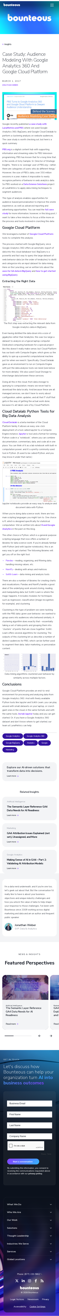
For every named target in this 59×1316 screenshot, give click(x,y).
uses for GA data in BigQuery (16, 271)
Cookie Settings (38, 1306)
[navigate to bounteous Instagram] (29, 1281)
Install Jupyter (25, 713)
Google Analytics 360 (35, 736)
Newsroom (33, 1299)
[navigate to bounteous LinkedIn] (23, 1281)
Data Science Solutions (35, 184)
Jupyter (22, 433)
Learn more (11, 776)
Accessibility (20, 1306)
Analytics (30, 743)
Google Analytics (13, 736)
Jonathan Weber (10, 85)
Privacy (45, 1299)
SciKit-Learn (11, 574)
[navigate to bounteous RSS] (42, 1281)
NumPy (9, 569)
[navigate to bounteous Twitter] (17, 1281)
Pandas (9, 560)
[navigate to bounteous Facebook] (36, 1281)
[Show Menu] (52, 5)
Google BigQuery (13, 743)
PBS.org (6, 149)
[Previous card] (39, 1036)
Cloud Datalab (9, 422)
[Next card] (51, 1036)
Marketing (10, 749)
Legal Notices (17, 1299)
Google (44, 743)
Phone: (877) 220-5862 (28, 1274)
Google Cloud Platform (41, 234)
